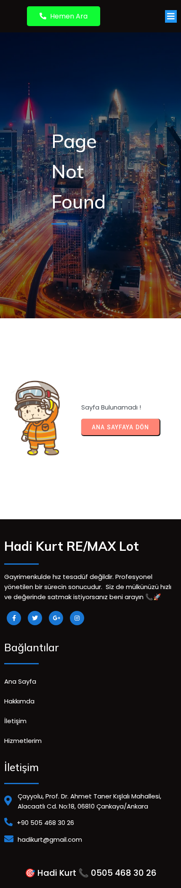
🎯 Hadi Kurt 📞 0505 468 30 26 (91, 873)
